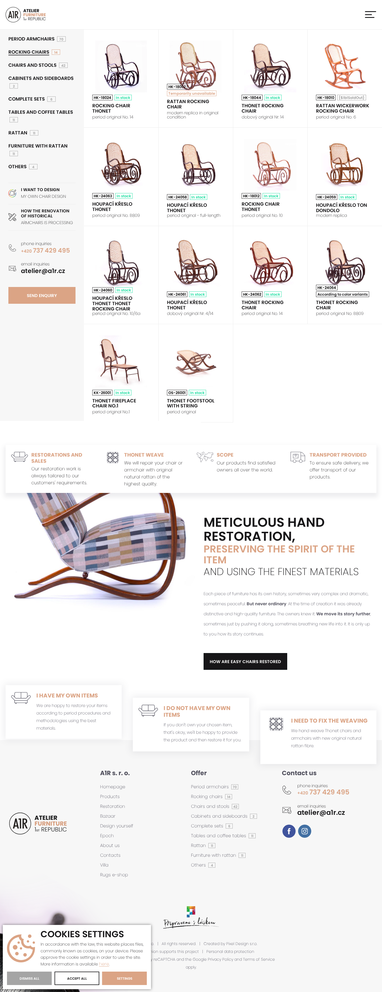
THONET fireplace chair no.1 (114, 403)
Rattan (17, 133)
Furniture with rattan (38, 146)
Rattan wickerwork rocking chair (342, 108)
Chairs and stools (32, 65)
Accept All (77, 978)
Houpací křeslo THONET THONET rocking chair (112, 303)
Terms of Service (259, 959)
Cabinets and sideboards (41, 78)
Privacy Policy (220, 959)
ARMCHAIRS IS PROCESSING (47, 217)
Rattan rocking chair (188, 104)
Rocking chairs (28, 52)
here (104, 964)
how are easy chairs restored (245, 662)
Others (17, 166)
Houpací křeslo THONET (112, 206)
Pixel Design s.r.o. (241, 943)
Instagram (304, 831)
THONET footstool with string (190, 403)
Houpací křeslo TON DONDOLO (341, 208)
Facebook (289, 831)
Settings (124, 978)
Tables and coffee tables (40, 112)
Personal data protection (230, 951)
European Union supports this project (163, 951)
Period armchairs (31, 39)
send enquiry (42, 295)
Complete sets (26, 99)
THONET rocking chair (263, 108)
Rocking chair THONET (111, 108)
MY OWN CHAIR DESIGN (43, 193)
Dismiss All (29, 978)
